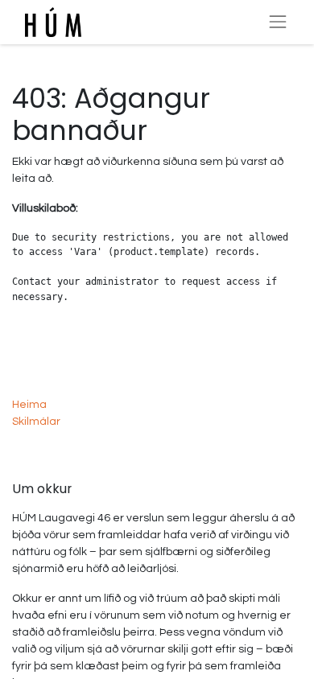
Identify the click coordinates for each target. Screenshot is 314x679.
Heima (29, 404)
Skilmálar (36, 421)
